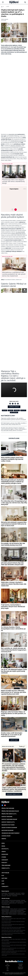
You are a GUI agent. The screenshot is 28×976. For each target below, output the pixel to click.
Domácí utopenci (21, 912)
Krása (3, 846)
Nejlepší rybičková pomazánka (11, 912)
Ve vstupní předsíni (20, 232)
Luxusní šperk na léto (5, 904)
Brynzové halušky (5, 913)
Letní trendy (9, 895)
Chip (3, 881)
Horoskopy (5, 860)
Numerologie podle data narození (15, 894)
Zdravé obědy (14, 895)
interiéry (17, 410)
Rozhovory (5, 854)
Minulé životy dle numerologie (14, 900)
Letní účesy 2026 (20, 902)
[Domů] (14, 2)
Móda (3, 843)
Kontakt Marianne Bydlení (9, 819)
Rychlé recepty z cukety (21, 913)
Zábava (4, 851)
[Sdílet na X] (12, 403)
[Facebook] (2, 805)
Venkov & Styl (6, 868)
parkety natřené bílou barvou (18, 233)
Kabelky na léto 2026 (12, 902)
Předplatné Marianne (8, 808)
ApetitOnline (5, 872)
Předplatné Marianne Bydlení (10, 811)
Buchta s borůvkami (12, 913)
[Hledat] (25, 2)
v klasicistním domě (13, 134)
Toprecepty (5, 886)
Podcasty (4, 862)
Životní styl (5, 848)
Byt (8, 6)
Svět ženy (4, 878)
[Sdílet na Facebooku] (10, 403)
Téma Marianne (6, 865)
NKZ (7, 967)
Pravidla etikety (4, 893)
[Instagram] (5, 805)
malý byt (23, 410)
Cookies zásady (6, 836)
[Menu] (3, 2)
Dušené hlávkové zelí (5, 908)
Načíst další (14, 740)
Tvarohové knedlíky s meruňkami (15, 911)
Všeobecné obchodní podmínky (11, 833)
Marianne (20, 964)
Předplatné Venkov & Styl (9, 813)
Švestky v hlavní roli (13, 908)
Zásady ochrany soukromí (9, 827)
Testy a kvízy (18, 893)
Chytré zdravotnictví (19, 901)
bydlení (4, 410)
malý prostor (14, 412)
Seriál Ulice (12, 901)
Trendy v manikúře (5, 900)
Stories (4, 857)
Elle (3, 875)
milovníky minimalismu (15, 145)
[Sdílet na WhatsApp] (18, 403)
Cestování (6, 894)
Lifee (3, 883)
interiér (10, 410)
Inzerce (4, 838)
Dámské (20, 965)
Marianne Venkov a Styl (13, 794)
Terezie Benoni (4, 19)
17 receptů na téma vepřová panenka (16, 910)
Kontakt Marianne (7, 816)
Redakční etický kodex (8, 825)
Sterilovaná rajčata (5, 911)
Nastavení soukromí (7, 830)
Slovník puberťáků (11, 893)
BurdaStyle (20, 967)
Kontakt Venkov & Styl (8, 822)
